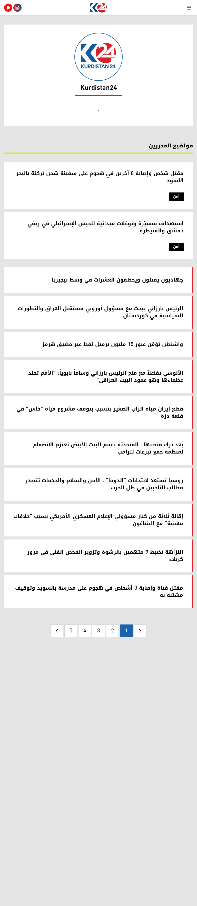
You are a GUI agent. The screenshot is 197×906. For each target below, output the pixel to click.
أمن (176, 196)
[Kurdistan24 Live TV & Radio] (8, 8)
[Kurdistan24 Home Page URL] (98, 8)
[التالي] (57, 630)
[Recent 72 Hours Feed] (17, 8)
